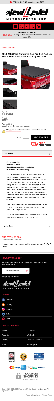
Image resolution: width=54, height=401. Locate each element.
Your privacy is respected (10, 277)
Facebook (9, 300)
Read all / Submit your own (11, 240)
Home (4, 344)
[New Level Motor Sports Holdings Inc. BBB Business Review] (23, 357)
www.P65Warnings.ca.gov (13, 131)
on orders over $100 (28, 2)
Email (8, 319)
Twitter (8, 314)
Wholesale (31, 335)
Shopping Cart (32, 344)
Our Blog (9, 304)
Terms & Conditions (33, 395)
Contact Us (31, 330)
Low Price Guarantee (34, 340)
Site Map (5, 340)
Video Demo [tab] (8, 226)
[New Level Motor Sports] (27, 13)
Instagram (9, 309)
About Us (5, 335)
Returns (5, 330)
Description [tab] (8, 153)
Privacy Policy (47, 395)
